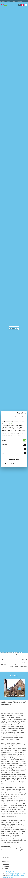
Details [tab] (11, 416)
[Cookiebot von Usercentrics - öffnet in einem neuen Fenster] (17, 413)
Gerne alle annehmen (14, 459)
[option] (14, 689)
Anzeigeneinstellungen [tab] (20, 416)
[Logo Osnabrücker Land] (4, 5)
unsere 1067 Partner (11, 423)
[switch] (24, 445)
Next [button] (19, 688)
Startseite (8, 1)
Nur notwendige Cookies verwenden (14, 463)
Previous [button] (8, 688)
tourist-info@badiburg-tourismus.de (15, 874)
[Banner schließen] (25, 413)
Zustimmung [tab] (5, 416)
